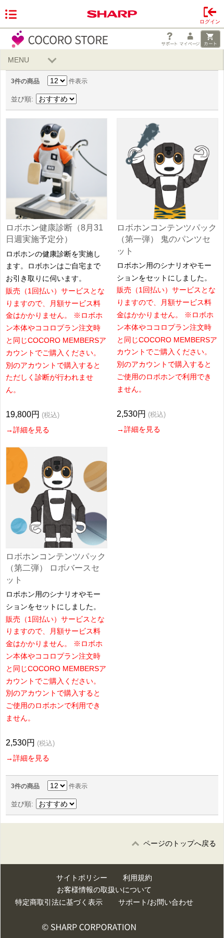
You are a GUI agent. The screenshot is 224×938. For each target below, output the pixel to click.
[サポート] (169, 39)
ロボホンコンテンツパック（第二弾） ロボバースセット (56, 568)
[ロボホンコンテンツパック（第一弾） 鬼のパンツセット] (167, 169)
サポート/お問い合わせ (155, 902)
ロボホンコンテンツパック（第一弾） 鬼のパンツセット (167, 239)
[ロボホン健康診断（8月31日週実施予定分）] (56, 169)
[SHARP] (112, 14)
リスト (200, 99)
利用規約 (137, 877)
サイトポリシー (81, 877)
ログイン (210, 21)
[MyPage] (190, 39)
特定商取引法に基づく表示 (59, 902)
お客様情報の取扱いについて (104, 889)
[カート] (210, 39)
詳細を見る (31, 430)
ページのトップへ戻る (179, 843)
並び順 (21, 99)
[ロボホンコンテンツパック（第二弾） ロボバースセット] (56, 497)
